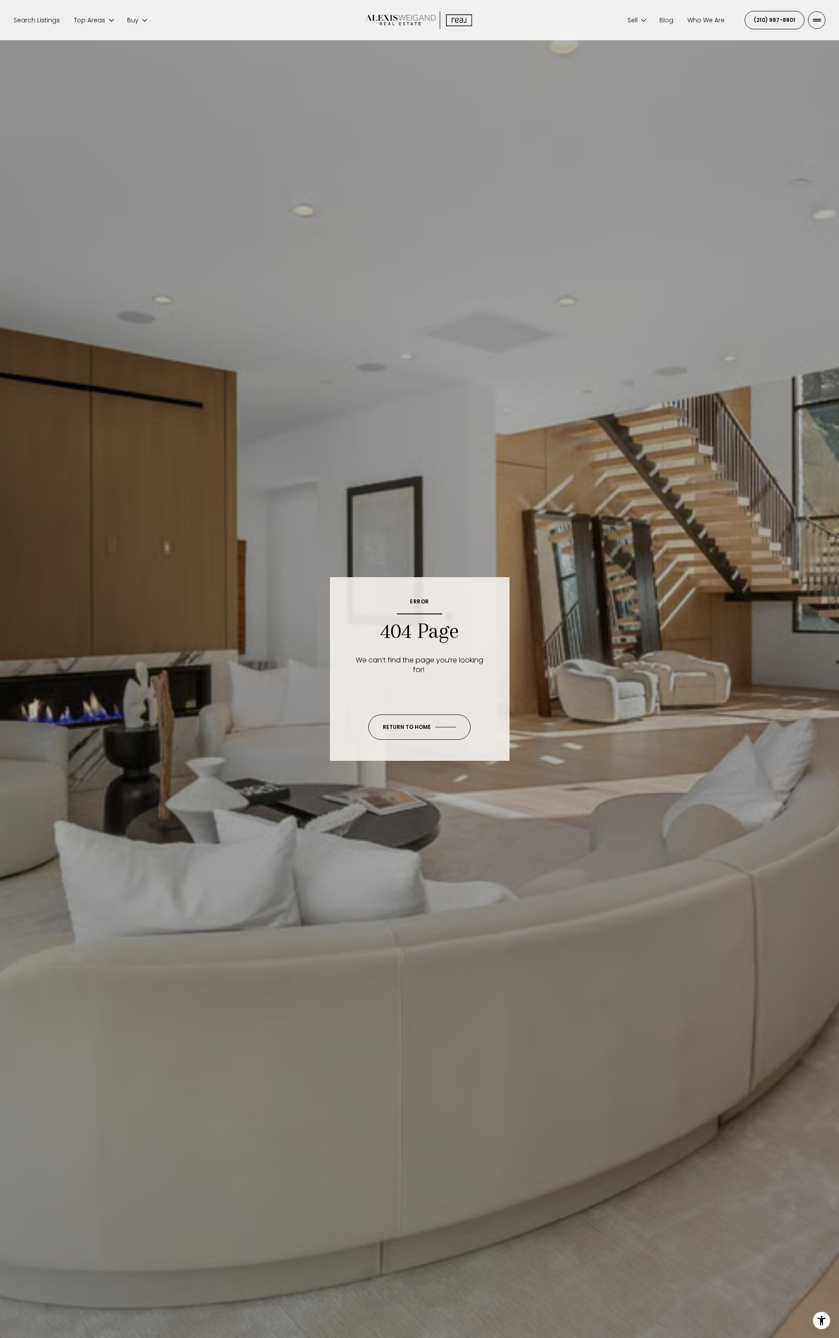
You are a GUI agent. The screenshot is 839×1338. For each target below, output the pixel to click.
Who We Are (706, 20)
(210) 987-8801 (774, 20)
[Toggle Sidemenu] (816, 20)
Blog (666, 20)
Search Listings (37, 20)
